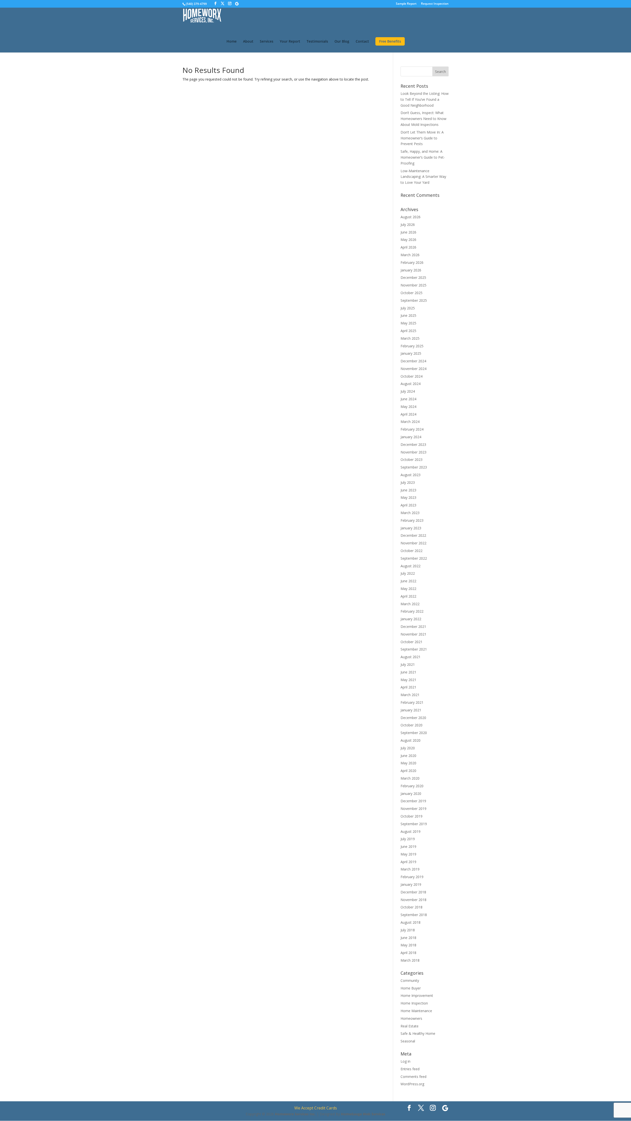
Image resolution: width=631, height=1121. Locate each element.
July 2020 (408, 748)
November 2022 (413, 543)
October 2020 (411, 725)
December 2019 (413, 801)
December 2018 (413, 892)
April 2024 (408, 414)
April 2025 (408, 330)
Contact (362, 42)
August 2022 (411, 566)
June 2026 (408, 232)
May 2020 (408, 763)
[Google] (237, 3)
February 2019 (412, 876)
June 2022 (408, 581)
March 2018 (410, 960)
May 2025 (408, 323)
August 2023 (411, 474)
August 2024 (411, 383)
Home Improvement (417, 995)
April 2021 (408, 687)
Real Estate (410, 1026)
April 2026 (408, 247)
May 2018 (408, 945)
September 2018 (414, 914)
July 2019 (408, 839)
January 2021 (411, 710)
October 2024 (411, 376)
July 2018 (408, 930)
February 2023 (412, 520)
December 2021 (413, 626)
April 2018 (408, 952)
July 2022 (408, 573)
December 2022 (413, 535)
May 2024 (408, 406)
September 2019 (414, 823)
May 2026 (408, 239)
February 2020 (412, 786)
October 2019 (411, 816)
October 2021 (411, 641)
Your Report (290, 42)
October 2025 (411, 292)
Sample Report (406, 4)
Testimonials (317, 42)
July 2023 (408, 482)
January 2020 (411, 793)
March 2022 (410, 604)
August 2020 (411, 740)
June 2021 (408, 672)
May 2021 (408, 679)
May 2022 (408, 588)
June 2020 (408, 755)
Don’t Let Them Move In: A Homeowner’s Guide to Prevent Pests (422, 138)
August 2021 (411, 656)
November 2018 (413, 899)
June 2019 (408, 846)
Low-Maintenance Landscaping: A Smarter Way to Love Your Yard (423, 176)
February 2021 (412, 702)
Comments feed (413, 1076)
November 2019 (413, 808)
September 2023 (414, 467)
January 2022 (411, 619)
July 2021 (408, 664)
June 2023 (408, 490)
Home (232, 42)
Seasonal (408, 1041)
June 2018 (408, 937)
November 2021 (413, 634)
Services (266, 42)
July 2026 (408, 224)
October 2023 (411, 459)
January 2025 (411, 353)
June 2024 (408, 399)
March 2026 (410, 254)
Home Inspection (414, 1003)
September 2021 (414, 649)
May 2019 (408, 854)
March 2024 (410, 421)
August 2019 (411, 831)
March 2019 (410, 869)
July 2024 (408, 391)
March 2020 (410, 778)
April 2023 (408, 505)
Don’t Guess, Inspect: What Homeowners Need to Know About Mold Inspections (423, 118)
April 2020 (408, 770)
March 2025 (410, 338)
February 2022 (412, 611)
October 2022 (411, 550)
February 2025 (412, 346)
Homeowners (411, 1018)
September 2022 (414, 558)
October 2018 (411, 907)
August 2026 (411, 217)
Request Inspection (435, 4)
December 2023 (413, 444)
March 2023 (410, 512)
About (248, 42)
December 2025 (413, 277)
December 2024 (413, 361)
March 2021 (410, 694)
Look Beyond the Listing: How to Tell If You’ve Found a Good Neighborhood (425, 99)
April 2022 (408, 596)
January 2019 (411, 884)
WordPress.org (412, 1084)
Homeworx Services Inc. (295, 1114)
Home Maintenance (416, 1010)
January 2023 (411, 528)
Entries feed (410, 1069)
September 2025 (414, 300)
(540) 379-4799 (196, 4)
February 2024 (412, 429)
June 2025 (408, 315)
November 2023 (413, 452)
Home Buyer (411, 988)
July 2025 (408, 308)
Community (410, 980)
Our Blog (341, 42)
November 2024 (413, 368)
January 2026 (411, 270)
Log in (405, 1061)
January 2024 (411, 437)
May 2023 (408, 497)
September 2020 (414, 732)
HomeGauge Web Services (363, 1114)
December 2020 (413, 717)
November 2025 (413, 285)
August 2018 (411, 922)
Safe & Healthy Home (418, 1033)
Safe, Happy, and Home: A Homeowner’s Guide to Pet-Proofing (423, 157)
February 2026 (412, 262)
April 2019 (408, 861)
